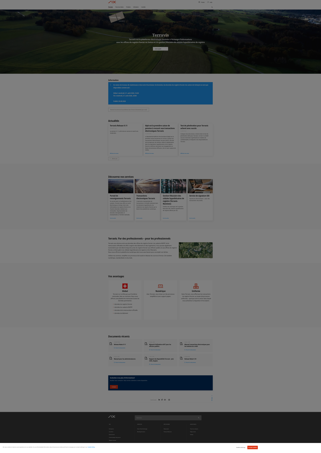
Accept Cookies (252, 447)
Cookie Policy (91, 447)
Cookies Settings (240, 447)
